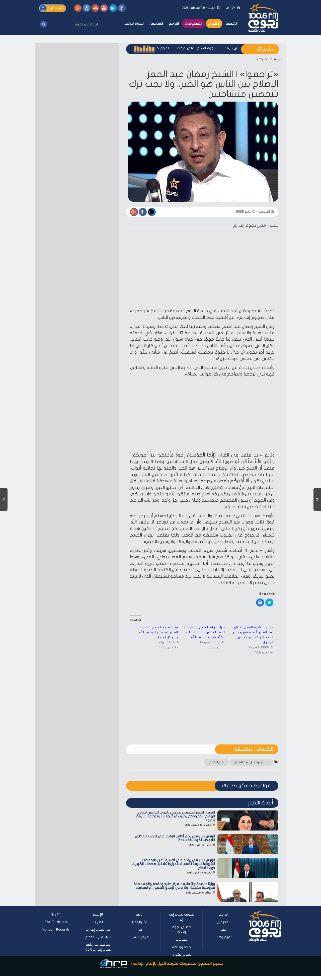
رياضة (139, 914)
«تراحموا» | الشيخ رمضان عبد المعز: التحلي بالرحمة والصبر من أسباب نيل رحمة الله (204, 632)
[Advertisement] (202, 271)
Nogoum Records (56, 929)
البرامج (174, 23)
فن (139, 929)
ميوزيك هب (140, 937)
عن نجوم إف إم (98, 929)
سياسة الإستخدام (98, 937)
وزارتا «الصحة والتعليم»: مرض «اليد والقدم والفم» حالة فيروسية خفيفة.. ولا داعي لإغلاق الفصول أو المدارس (174, 885)
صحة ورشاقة (181, 947)
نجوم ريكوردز (182, 954)
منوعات (261, 59)
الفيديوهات (193, 23)
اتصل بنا (98, 922)
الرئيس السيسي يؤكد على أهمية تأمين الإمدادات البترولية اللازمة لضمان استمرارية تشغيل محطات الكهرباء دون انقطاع (173, 864)
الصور (223, 929)
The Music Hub (56, 922)
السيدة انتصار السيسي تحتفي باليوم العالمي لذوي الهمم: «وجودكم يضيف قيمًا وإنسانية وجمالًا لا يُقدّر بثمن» (175, 816)
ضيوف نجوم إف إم (181, 917)
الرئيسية (231, 23)
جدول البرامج (134, 23)
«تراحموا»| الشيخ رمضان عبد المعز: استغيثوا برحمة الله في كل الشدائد (157, 632)
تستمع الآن (266, 49)
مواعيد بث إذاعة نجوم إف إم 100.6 (98, 947)
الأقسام (214, 23)
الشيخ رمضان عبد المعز (251, 762)
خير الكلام (216, 762)
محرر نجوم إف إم (249, 225)
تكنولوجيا (139, 922)
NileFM (56, 914)
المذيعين (156, 23)
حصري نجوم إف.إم (181, 929)
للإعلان (98, 914)
